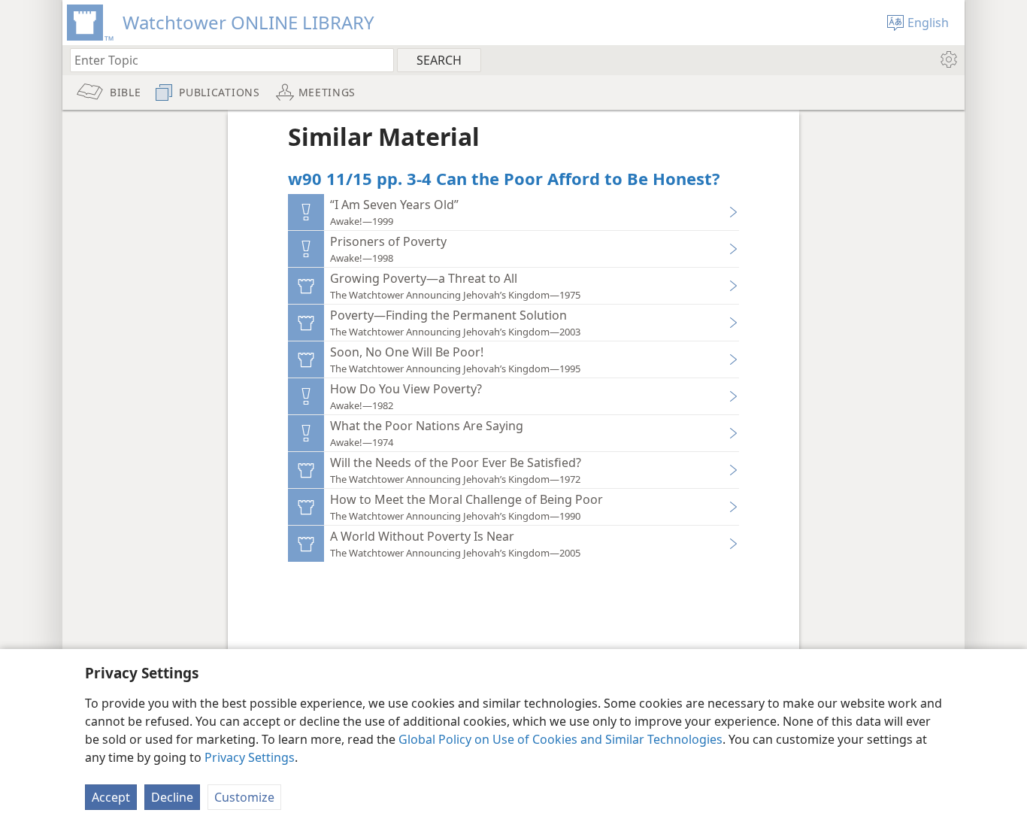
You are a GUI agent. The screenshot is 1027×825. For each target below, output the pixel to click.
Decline (172, 797)
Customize (244, 797)
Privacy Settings (249, 757)
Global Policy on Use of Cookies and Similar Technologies (560, 739)
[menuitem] (948, 59)
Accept (111, 797)
